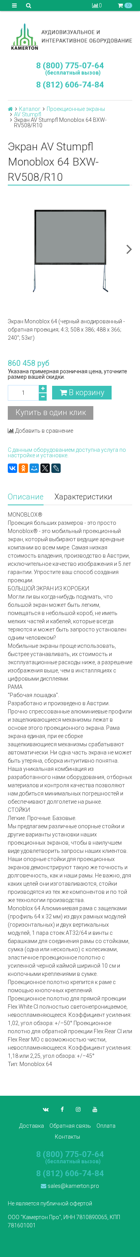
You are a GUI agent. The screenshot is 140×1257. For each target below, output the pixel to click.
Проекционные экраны (76, 109)
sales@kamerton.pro (72, 1186)
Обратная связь (70, 1126)
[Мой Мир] (34, 468)
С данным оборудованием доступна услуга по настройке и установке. (67, 452)
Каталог (29, 109)
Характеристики (83, 496)
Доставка (31, 1126)
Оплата (106, 1126)
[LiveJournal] (56, 468)
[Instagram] (78, 1109)
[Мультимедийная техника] (70, 36)
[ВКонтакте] (12, 468)
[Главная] (10, 109)
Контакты (67, 1137)
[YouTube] (95, 1109)
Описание (26, 496)
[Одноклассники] (23, 468)
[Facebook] (62, 1109)
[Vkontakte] (45, 1109)
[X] (45, 468)
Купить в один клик (51, 412)
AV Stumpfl (27, 114)
